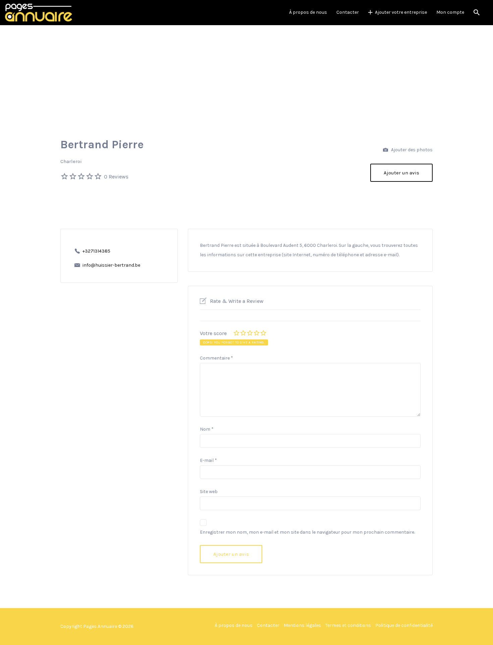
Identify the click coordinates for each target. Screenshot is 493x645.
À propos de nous (308, 12)
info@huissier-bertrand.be (111, 265)
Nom (207, 429)
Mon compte (450, 12)
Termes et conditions (348, 625)
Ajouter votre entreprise (401, 12)
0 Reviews (116, 176)
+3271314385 (96, 251)
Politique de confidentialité (404, 625)
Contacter (347, 12)
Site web (209, 491)
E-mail (208, 460)
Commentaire (216, 358)
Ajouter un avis (401, 173)
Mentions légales (302, 625)
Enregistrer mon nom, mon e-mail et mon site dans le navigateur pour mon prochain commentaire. (307, 532)
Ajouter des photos (411, 150)
